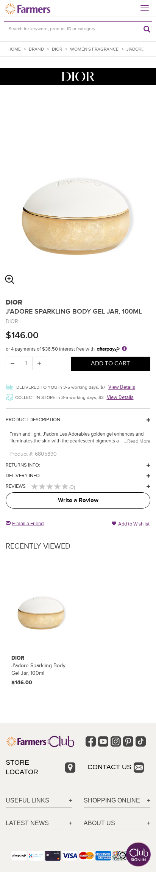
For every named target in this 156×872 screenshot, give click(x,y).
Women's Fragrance (94, 49)
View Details (121, 387)
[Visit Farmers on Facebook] (91, 741)
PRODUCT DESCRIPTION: (33, 420)
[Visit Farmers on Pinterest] (128, 741)
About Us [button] (99, 823)
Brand (36, 49)
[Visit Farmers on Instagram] (116, 741)
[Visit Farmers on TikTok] (141, 741)
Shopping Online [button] (112, 800)
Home (14, 49)
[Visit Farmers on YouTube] (103, 741)
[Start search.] (147, 28)
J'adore (135, 49)
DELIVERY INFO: (23, 476)
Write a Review (78, 500)
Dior (57, 49)
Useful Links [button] (27, 800)
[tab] (39, 800)
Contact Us (109, 767)
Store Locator (22, 767)
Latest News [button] (27, 823)
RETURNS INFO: (23, 465)
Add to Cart (110, 363)
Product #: (21, 454)
